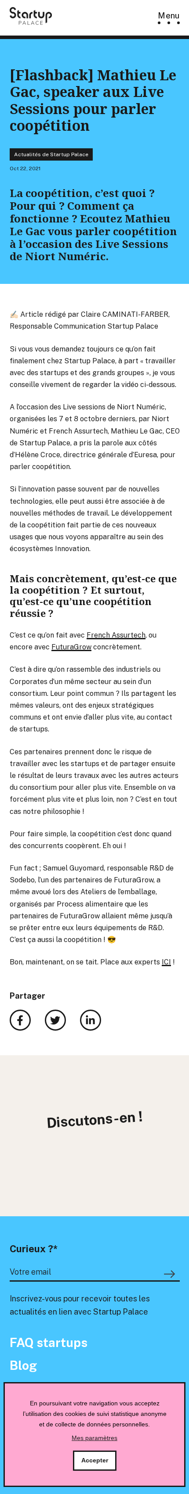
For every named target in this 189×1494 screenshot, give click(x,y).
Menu (168, 15)
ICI (166, 962)
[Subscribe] (171, 1274)
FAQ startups (48, 1342)
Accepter (94, 1460)
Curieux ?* (34, 1248)
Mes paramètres (94, 1437)
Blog (23, 1365)
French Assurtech (116, 635)
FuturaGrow (71, 647)
